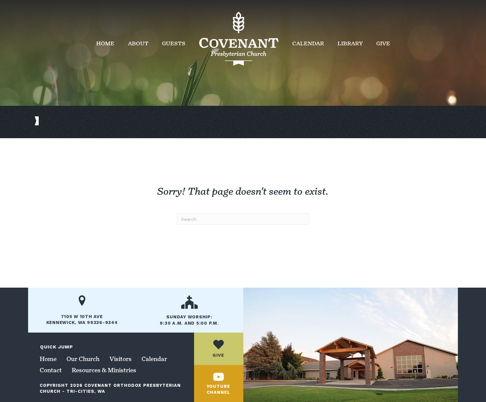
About (138, 43)
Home (105, 43)
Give (383, 43)
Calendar (308, 43)
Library (350, 43)
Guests (173, 43)
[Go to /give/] (218, 349)
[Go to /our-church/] (189, 313)
